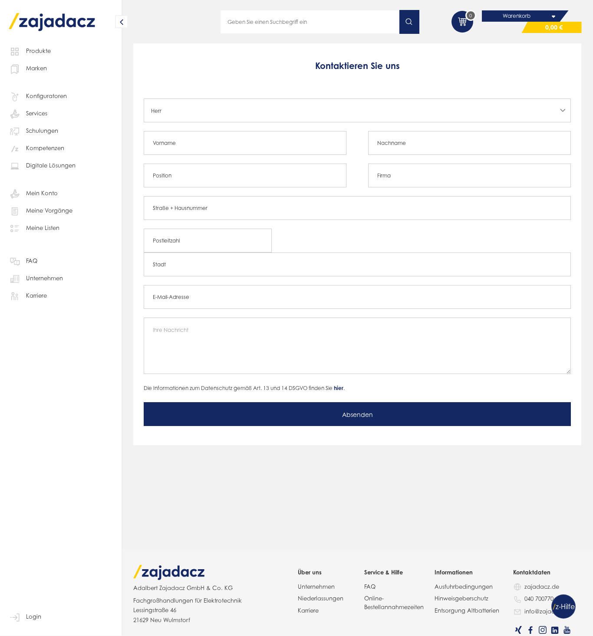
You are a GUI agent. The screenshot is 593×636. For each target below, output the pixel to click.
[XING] (518, 630)
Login (33, 616)
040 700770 (538, 598)
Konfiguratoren (46, 95)
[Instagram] (542, 630)
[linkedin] (555, 630)
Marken (36, 68)
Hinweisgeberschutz (461, 598)
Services (36, 113)
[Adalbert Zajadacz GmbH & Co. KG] (52, 16)
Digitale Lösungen (51, 165)
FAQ (31, 260)
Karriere (36, 295)
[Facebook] (530, 630)
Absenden (357, 414)
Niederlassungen (320, 598)
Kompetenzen (45, 147)
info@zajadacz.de (549, 611)
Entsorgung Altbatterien (467, 610)
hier (338, 388)
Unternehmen (44, 278)
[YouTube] (567, 630)
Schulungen (42, 130)
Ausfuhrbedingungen (464, 586)
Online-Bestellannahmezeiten (394, 602)
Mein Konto (42, 193)
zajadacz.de (541, 586)
